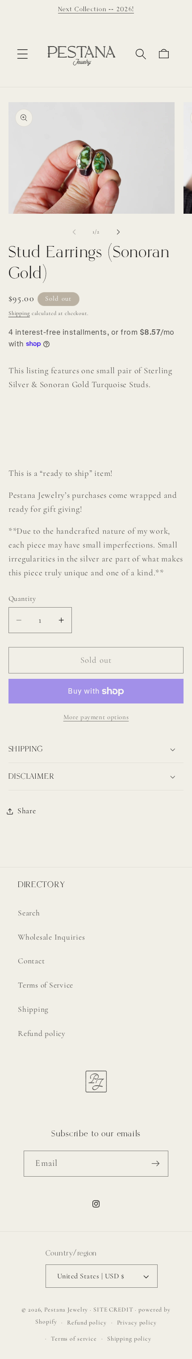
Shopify (46, 1322)
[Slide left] (74, 232)
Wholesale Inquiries (51, 937)
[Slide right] (118, 232)
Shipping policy (129, 1338)
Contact (31, 961)
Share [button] (26, 810)
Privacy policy (137, 1322)
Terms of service (74, 1338)
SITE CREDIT (113, 1309)
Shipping (19, 313)
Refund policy (42, 1033)
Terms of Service (45, 985)
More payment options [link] (96, 717)
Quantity (22, 598)
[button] (22, 54)
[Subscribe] (155, 1164)
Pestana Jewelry (66, 1309)
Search (29, 913)
